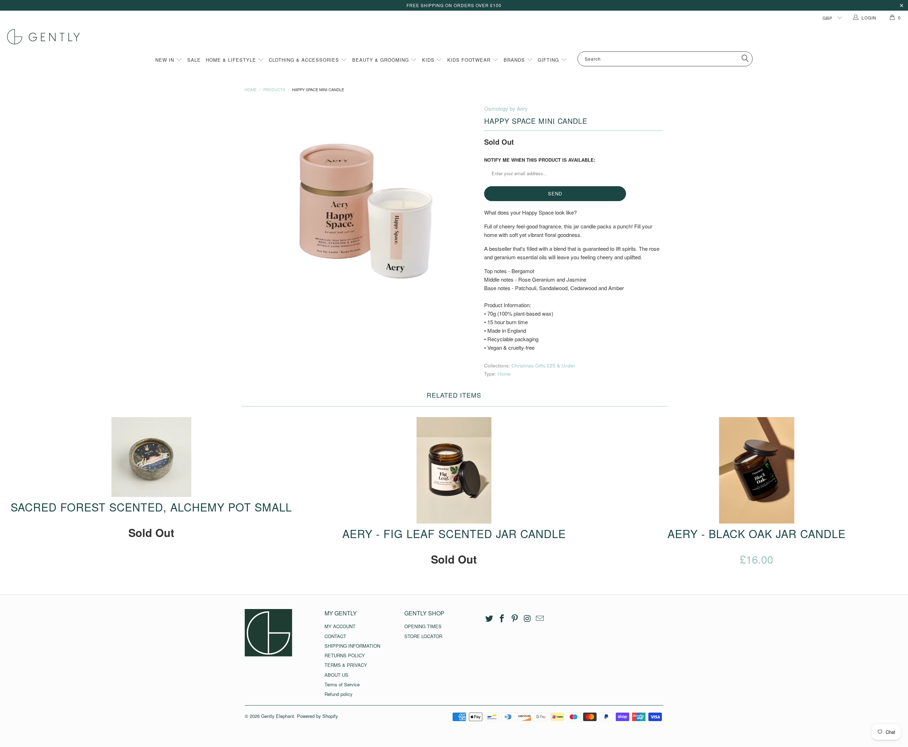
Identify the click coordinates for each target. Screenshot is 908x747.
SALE (194, 59)
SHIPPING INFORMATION (352, 645)
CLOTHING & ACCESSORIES (305, 59)
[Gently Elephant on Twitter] (489, 618)
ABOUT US (336, 674)
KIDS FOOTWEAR (469, 59)
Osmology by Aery (506, 108)
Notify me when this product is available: (539, 159)
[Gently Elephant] (457, 37)
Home (504, 373)
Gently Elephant (277, 716)
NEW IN (165, 59)
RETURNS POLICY (345, 655)
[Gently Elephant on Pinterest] (514, 618)
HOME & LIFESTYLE (232, 59)
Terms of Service (342, 684)
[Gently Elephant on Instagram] (527, 618)
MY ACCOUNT (340, 626)
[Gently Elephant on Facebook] (502, 618)
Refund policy (339, 694)
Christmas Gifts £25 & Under (543, 365)
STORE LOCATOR (423, 636)
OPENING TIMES (423, 626)
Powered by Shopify (317, 716)
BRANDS (515, 59)
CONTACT (335, 636)
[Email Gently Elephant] (540, 618)
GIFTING (549, 59)
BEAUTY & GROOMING (381, 59)
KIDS (429, 59)
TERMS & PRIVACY (346, 665)
